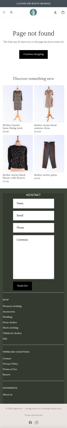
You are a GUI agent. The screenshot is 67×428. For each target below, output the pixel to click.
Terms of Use (10, 369)
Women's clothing (12, 306)
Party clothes (10, 322)
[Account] (55, 12)
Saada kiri (22, 286)
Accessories (9, 312)
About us (7, 395)
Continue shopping (33, 54)
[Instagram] (37, 422)
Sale (5, 339)
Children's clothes (12, 333)
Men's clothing (10, 328)
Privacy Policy (10, 364)
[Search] (11, 12)
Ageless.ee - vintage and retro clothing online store (37, 409)
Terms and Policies (34, 415)
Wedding (7, 317)
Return (6, 375)
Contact (7, 359)
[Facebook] (30, 422)
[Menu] (4, 12)
